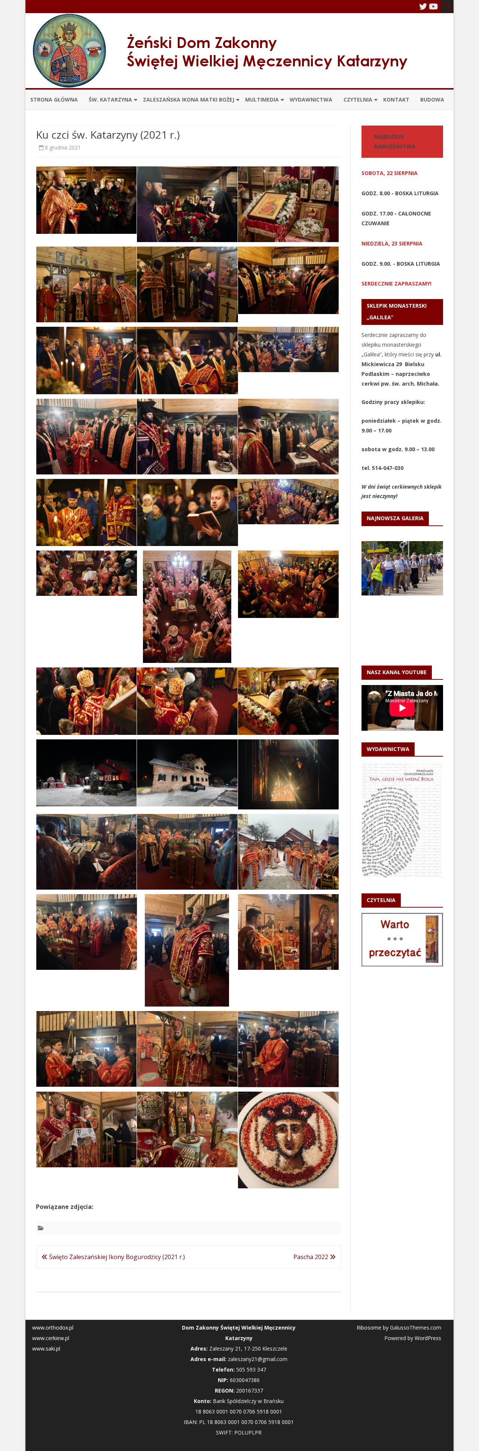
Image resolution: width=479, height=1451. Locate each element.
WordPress (427, 1338)
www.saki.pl (46, 1348)
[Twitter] (423, 6)
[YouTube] (433, 6)
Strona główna (54, 99)
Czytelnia (358, 99)
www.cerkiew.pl (50, 1338)
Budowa (432, 99)
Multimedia (262, 99)
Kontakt (396, 99)
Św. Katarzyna (110, 99)
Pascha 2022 (311, 1257)
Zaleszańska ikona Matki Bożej (188, 99)
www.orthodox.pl (52, 1327)
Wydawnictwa (311, 99)
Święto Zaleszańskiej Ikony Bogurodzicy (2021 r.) (116, 1257)
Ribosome (369, 1327)
